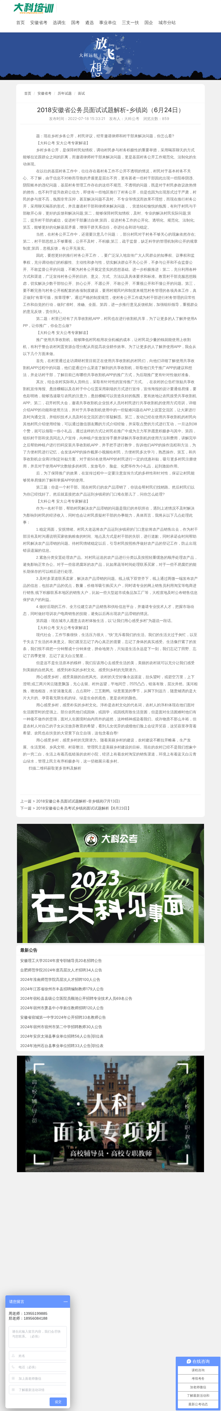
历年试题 (65, 93)
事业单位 (107, 22)
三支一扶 (130, 22)
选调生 (59, 22)
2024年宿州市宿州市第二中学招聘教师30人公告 (61, 1026)
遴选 (89, 22)
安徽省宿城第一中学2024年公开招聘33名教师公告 (63, 1017)
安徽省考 (38, 22)
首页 (20, 22)
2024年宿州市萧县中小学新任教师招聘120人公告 (62, 1007)
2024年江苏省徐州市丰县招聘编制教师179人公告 (62, 989)
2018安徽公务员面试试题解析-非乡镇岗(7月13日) (78, 801)
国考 (75, 22)
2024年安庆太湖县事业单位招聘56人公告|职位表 (61, 1036)
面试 (81, 93)
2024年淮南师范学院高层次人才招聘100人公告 (60, 979)
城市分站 (167, 22)
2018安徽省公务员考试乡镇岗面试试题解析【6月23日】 (83, 808)
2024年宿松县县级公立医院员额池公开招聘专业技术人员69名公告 (76, 998)
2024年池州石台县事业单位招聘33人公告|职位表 (61, 1045)
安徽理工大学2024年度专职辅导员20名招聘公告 (61, 960)
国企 (148, 22)
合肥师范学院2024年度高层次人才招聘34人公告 (61, 970)
